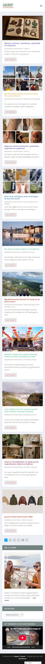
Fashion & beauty (29, 305)
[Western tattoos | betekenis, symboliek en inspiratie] (22, 28)
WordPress (22, 659)
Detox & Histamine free (31, 202)
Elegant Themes (19, 656)
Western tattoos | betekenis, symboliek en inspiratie (22, 44)
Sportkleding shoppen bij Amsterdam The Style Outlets (21, 95)
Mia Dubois (17, 252)
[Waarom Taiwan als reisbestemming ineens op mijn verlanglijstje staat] (22, 339)
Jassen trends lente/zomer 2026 (18, 517)
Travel (32, 252)
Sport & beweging (34, 99)
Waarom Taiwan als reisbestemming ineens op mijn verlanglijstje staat (20, 355)
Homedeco (27, 467)
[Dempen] (37, 647)
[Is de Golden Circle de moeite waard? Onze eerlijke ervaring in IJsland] (22, 394)
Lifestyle (26, 99)
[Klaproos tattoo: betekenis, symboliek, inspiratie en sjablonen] (22, 131)
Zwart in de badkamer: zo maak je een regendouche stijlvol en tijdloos (21, 463)
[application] (22, 637)
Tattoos (26, 49)
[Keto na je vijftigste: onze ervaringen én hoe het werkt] (22, 181)
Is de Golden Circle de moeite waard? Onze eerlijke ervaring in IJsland (20, 410)
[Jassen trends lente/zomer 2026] (22, 501)
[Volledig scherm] (40, 647)
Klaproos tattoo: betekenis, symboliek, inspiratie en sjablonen (21, 147)
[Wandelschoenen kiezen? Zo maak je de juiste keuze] (22, 284)
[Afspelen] (5, 647)
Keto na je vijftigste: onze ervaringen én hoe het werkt (21, 197)
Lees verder (10, 59)
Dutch (30, 662)
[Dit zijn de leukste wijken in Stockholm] (22, 233)
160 (22, 540)
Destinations (25, 252)
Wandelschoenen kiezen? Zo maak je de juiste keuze (22, 300)
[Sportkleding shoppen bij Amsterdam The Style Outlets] (22, 78)
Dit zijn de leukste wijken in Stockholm (22, 249)
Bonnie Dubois (18, 49)
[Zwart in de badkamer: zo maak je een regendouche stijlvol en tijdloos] (22, 446)
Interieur (33, 467)
